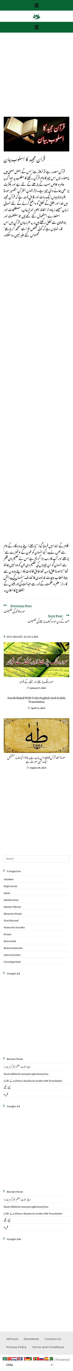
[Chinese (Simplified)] (9, 1357)
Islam (7, 892)
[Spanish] (46, 1357)
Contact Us (52, 1339)
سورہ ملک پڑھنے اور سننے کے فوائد (36, 681)
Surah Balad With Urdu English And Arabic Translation (36, 699)
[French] (23, 1357)
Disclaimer (31, 1339)
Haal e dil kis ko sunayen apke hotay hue (26, 1073)
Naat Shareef (11, 920)
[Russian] (42, 1357)
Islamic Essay (11, 899)
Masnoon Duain (13, 913)
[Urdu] (51, 1357)
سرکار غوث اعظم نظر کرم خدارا (17, 1066)
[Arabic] (5, 1357)
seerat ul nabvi (12, 954)
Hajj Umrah (10, 885)
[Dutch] (14, 1357)
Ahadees (8, 879)
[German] (28, 1357)
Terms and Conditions (48, 1347)
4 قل (6, 1094)
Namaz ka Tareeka (14, 927)
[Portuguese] (37, 1357)
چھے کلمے (7, 1087)
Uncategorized (12, 961)
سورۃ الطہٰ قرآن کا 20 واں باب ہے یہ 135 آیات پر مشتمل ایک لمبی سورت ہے (36, 759)
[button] (36, 5)
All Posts (12, 1339)
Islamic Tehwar (12, 906)
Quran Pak (10, 940)
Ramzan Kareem (13, 947)
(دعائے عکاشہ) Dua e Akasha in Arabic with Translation (33, 1080)
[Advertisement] (36, 79)
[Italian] (32, 1357)
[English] (18, 1357)
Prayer (8, 934)
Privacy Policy (16, 1347)
